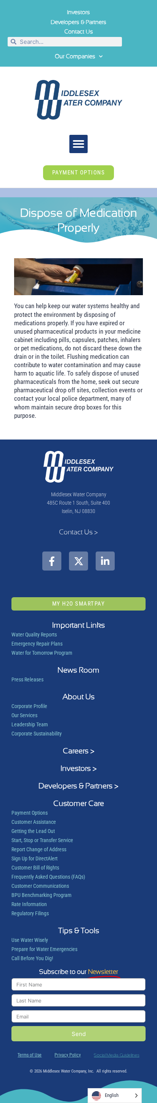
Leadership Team (29, 724)
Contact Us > (78, 532)
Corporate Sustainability (36, 734)
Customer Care (78, 803)
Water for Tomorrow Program (41, 653)
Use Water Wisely (29, 940)
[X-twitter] (78, 561)
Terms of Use (30, 1055)
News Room (78, 670)
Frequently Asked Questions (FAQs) (48, 877)
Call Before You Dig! (32, 958)
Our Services (24, 715)
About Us (78, 696)
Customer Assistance (33, 822)
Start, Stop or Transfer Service (42, 840)
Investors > (79, 768)
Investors (78, 12)
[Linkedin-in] (105, 561)
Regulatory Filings (30, 913)
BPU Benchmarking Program (41, 895)
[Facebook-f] (51, 561)
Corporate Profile (29, 706)
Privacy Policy (67, 1055)
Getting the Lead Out (33, 831)
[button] (78, 144)
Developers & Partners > (78, 785)
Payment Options (29, 813)
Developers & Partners (78, 22)
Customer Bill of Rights (35, 868)
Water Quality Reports (34, 634)
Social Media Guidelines (116, 1055)
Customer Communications (40, 886)
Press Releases (27, 679)
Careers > (79, 750)
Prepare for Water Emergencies (44, 949)
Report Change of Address (38, 849)
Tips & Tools (78, 930)
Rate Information (29, 904)
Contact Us (78, 31)
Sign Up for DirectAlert (34, 858)
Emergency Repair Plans (36, 644)
